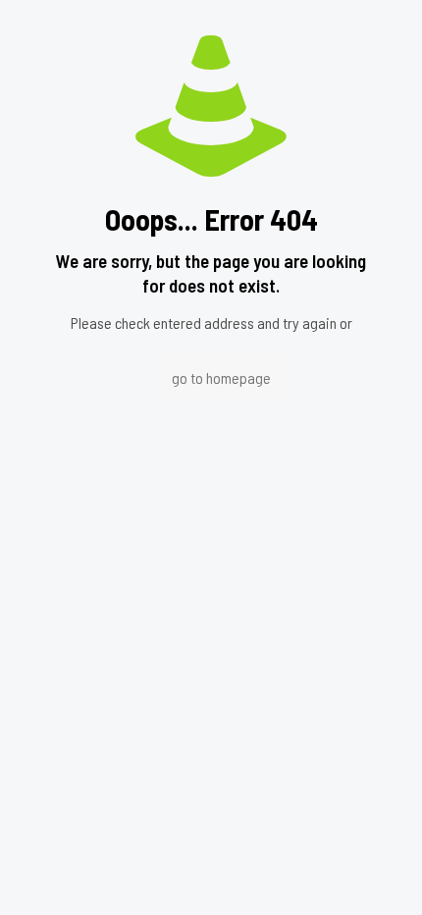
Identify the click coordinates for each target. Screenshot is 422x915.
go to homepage (221, 377)
